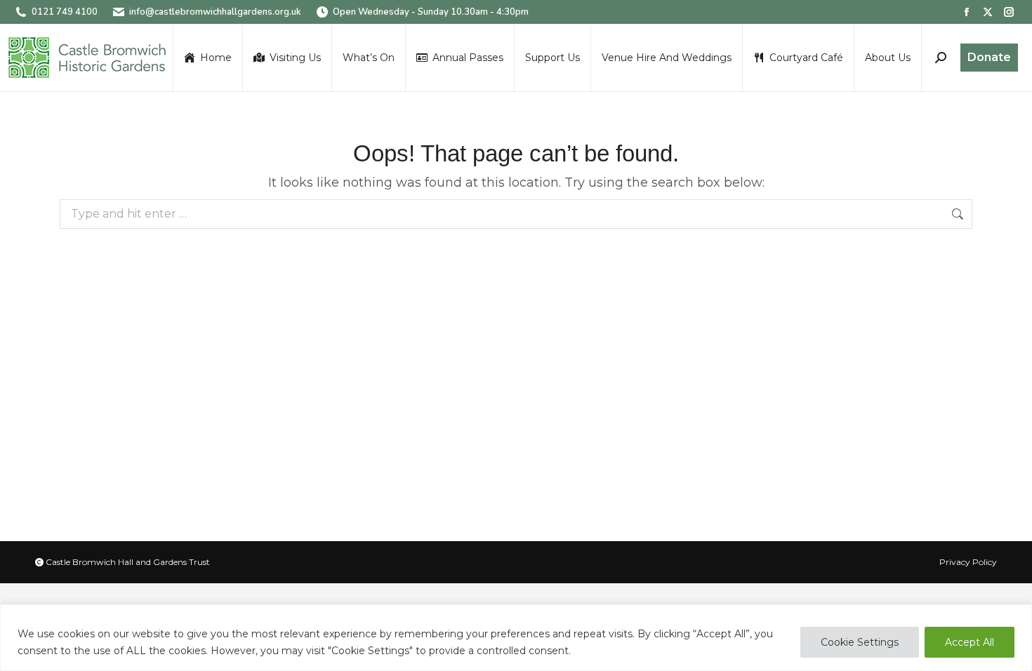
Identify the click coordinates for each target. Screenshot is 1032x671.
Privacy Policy (968, 562)
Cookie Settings (860, 642)
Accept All (969, 642)
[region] (516, 637)
